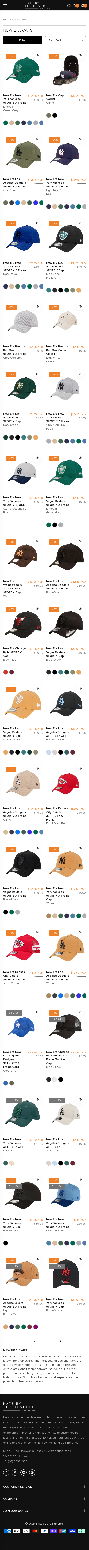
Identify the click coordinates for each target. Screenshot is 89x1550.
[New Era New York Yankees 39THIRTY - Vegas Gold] (11, 1163)
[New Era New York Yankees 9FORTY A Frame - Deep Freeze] (29, 122)
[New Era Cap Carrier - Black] (54, 115)
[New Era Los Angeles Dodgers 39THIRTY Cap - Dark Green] (66, 752)
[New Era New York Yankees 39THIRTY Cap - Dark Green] (5, 1163)
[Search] (69, 5)
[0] (74, 5)
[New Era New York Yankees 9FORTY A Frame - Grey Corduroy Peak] (35, 122)
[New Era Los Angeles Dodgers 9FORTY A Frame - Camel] (23, 202)
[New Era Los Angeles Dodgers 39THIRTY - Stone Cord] (54, 752)
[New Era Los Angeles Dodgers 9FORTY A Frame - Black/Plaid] (11, 202)
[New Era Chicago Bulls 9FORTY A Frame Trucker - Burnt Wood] (54, 1079)
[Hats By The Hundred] (37, 5)
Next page (60, 1341)
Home (7, 19)
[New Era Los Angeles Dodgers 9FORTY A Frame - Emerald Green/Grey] (41, 202)
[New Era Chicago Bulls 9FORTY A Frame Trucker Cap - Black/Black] (48, 1079)
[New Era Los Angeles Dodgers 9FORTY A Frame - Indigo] (41, 832)
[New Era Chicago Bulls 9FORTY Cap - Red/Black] (11, 672)
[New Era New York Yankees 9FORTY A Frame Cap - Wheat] (48, 915)
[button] (37, 55)
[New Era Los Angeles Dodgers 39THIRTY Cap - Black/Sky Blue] (48, 752)
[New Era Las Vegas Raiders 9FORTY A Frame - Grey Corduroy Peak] (60, 524)
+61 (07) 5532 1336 (15, 1461)
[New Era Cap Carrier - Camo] (48, 115)
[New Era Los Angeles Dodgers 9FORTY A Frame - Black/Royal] (17, 202)
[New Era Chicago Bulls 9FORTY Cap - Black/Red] (5, 672)
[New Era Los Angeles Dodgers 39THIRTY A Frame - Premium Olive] (11, 1083)
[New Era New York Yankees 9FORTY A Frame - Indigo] (41, 122)
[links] (7, 1472)
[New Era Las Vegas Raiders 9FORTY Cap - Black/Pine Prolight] (48, 290)
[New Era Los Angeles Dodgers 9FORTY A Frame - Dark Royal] (35, 202)
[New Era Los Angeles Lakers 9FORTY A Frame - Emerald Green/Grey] (23, 1326)
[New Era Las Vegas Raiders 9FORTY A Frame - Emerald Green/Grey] (48, 524)
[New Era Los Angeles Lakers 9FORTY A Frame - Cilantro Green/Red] (17, 1326)
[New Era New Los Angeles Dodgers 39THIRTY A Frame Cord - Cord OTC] (5, 1083)
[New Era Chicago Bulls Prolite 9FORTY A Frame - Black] (60, 1079)
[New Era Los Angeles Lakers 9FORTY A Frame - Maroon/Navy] (29, 1326)
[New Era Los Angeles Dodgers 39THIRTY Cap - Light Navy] (72, 752)
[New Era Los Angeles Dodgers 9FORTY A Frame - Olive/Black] (5, 202)
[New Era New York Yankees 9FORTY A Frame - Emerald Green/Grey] (5, 122)
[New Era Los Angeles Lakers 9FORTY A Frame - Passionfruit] (35, 1326)
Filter (22, 40)
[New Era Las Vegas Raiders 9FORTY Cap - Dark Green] (66, 290)
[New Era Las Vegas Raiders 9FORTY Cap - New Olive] (72, 290)
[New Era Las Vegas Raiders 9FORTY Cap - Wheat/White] (78, 290)
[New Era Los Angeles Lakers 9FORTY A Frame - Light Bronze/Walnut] (5, 1326)
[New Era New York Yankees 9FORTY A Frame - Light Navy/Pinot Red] (48, 206)
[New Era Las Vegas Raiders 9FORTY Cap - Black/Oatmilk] (60, 290)
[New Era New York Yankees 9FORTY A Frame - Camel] (11, 122)
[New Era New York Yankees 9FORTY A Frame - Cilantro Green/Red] (17, 122)
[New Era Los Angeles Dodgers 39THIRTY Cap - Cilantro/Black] (60, 752)
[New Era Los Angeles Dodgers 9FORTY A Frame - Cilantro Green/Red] (29, 202)
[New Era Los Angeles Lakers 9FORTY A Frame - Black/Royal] (11, 1326)
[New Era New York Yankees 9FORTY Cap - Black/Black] (5, 1243)
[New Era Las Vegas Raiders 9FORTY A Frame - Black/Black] (54, 524)
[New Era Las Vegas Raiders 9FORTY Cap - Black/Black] (54, 290)
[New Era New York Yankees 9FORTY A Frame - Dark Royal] (23, 122)
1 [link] (27, 1341)
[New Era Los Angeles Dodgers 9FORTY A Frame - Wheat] (48, 995)
